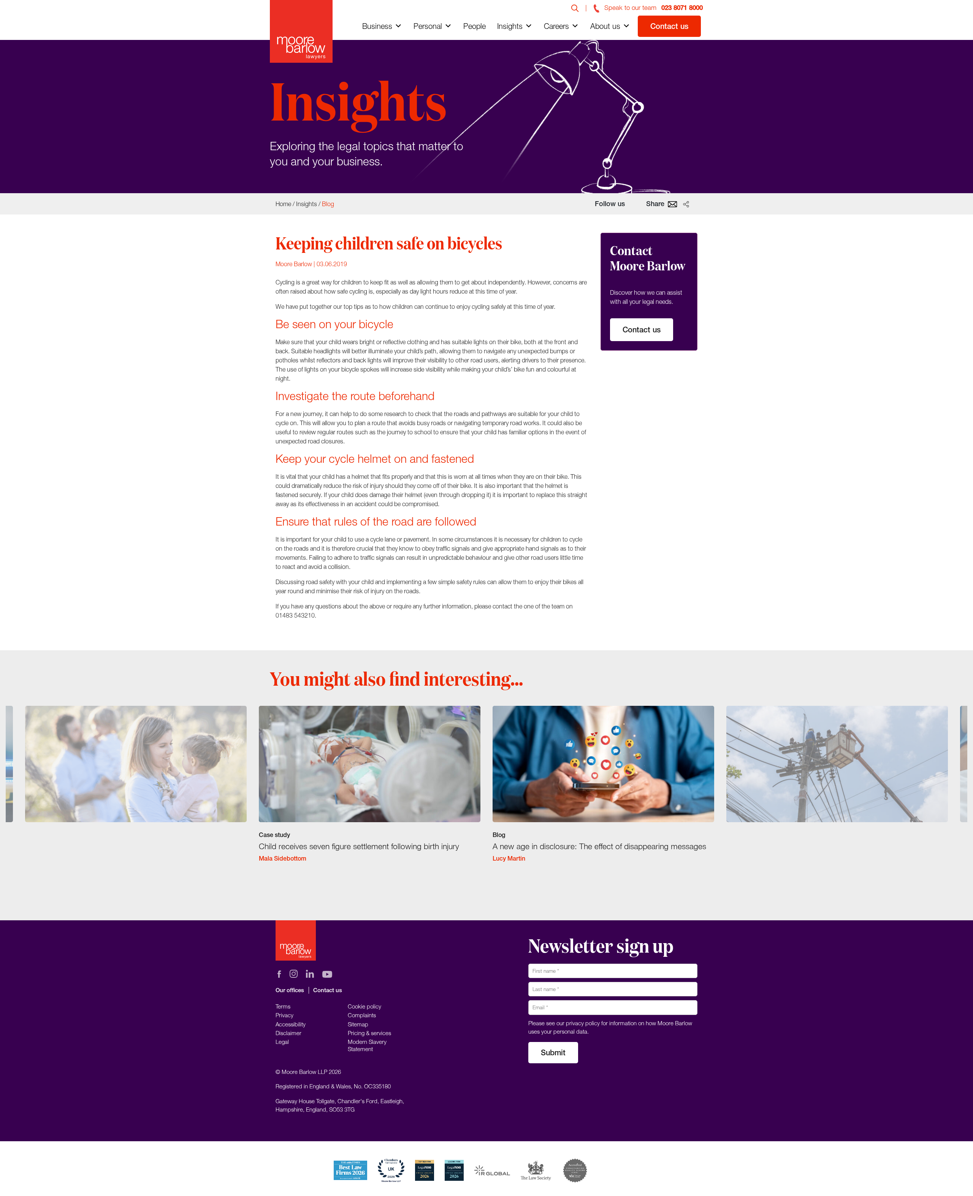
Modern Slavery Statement (367, 1045)
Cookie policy (364, 1006)
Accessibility (291, 1024)
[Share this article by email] (672, 203)
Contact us (669, 26)
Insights (510, 26)
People (474, 26)
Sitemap (358, 1024)
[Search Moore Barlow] (575, 7)
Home (283, 203)
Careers (556, 26)
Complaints (362, 1015)
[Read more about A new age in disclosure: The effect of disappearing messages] (603, 790)
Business (377, 26)
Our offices (290, 990)
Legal (282, 1041)
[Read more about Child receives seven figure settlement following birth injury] (369, 790)
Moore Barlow (294, 263)
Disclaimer (288, 1032)
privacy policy (583, 1023)
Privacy (284, 1015)
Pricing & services (369, 1032)
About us (605, 26)
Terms (283, 1006)
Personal (428, 26)
